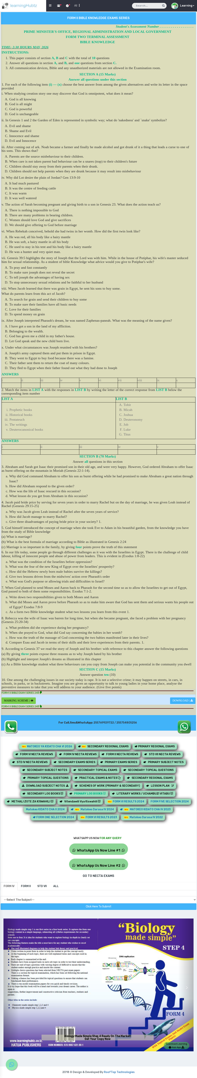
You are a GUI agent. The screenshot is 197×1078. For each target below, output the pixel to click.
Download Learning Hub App (176, 1045)
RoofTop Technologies (119, 1072)
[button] (11, 985)
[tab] (9, 886)
